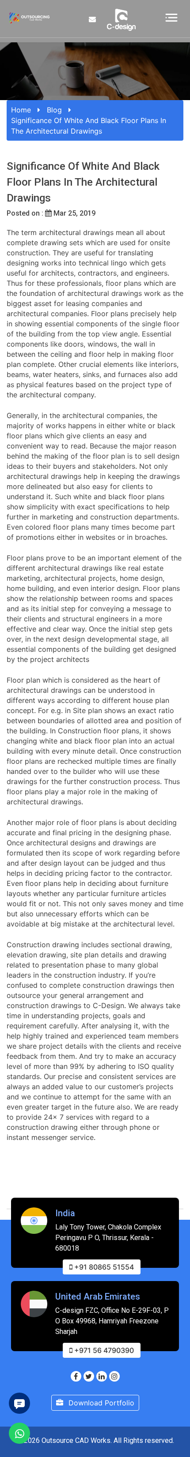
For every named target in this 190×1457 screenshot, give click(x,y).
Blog (54, 109)
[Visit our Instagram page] (114, 1376)
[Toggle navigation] (171, 17)
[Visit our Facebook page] (76, 1376)
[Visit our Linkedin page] (101, 1376)
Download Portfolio (100, 1402)
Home (21, 109)
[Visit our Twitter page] (89, 1376)
